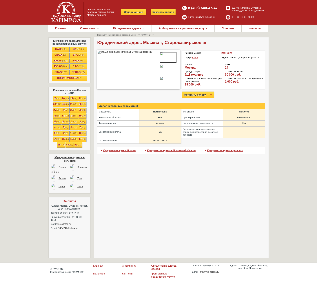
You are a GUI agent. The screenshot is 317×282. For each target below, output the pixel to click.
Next (152, 52)
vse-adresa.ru (64, 224)
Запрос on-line (133, 11)
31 (56, 115)
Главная (60, 28)
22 (82, 98)
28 (56, 98)
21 (73, 98)
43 (69, 144)
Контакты (255, 28)
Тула (79, 178)
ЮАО (78, 60)
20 (65, 98)
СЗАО (60, 72)
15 (65, 138)
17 (82, 138)
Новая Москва (69, 78)
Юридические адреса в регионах (225, 150)
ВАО (78, 54)
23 (57, 104)
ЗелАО (78, 72)
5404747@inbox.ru (68, 228)
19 (61, 144)
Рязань (62, 178)
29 (73, 109)
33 (65, 115)
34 (73, 115)
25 (73, 104)
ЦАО (60, 49)
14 (56, 138)
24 (65, 104)
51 (77, 144)
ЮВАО (61, 60)
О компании (129, 265)
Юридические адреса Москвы (69, 41)
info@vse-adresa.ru (205, 17)
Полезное (228, 28)
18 (65, 121)
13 (82, 133)
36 (56, 121)
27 (56, 109)
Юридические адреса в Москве (123, 35)
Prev (102, 52)
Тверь (80, 186)
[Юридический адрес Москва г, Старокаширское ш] (127, 52)
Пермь (62, 186)
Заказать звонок (163, 11)
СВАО (60, 54)
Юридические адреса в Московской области (171, 150)
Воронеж (82, 167)
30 (82, 109)
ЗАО (78, 66)
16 (73, 138)
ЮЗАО (61, 66)
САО (78, 49)
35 (82, 115)
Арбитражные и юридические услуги (183, 28)
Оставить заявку (195, 94)
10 (73, 133)
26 (82, 104)
